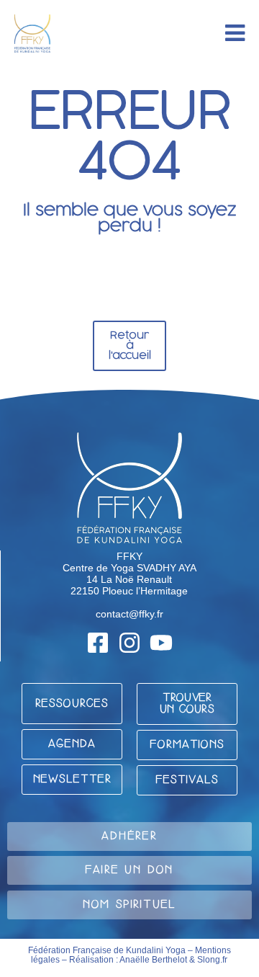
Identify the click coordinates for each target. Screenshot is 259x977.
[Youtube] (161, 642)
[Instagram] (129, 642)
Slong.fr (212, 960)
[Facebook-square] (97, 642)
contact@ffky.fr (129, 614)
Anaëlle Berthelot (153, 960)
